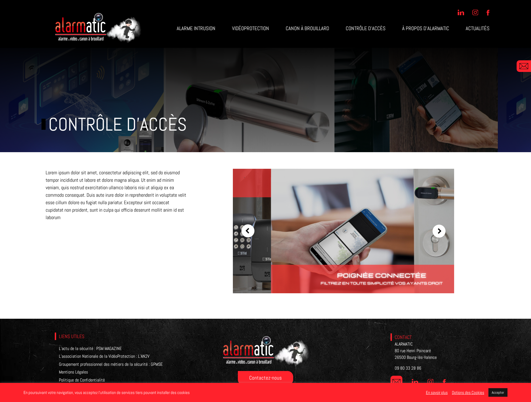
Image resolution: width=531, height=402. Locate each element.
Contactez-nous (265, 377)
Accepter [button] (498, 392)
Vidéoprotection (250, 28)
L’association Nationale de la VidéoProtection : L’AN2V (104, 356)
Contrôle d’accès (366, 28)
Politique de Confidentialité (82, 380)
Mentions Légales (73, 372)
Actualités (478, 28)
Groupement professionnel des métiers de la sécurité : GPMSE (111, 364)
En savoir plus (437, 392)
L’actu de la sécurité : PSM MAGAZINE (90, 348)
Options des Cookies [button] (468, 392)
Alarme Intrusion (196, 28)
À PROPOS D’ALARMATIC (425, 28)
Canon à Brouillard (307, 28)
